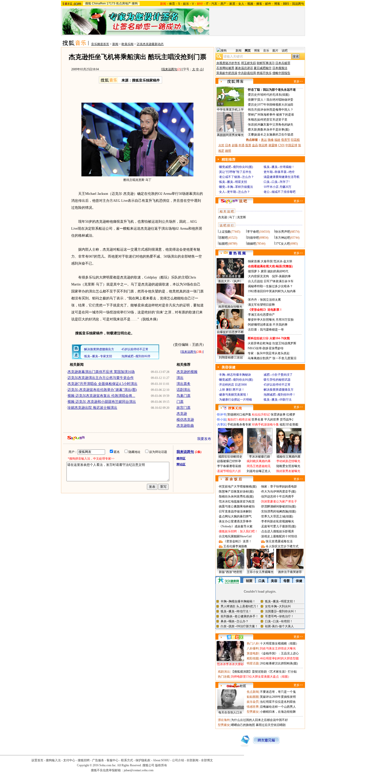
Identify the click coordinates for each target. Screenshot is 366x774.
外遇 (241, 145)
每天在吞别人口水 (230, 712)
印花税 (295, 139)
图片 (275, 50)
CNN (281, 145)
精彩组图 (253, 658)
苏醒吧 (223, 237)
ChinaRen (99, 3)
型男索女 (253, 711)
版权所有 (161, 765)
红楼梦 (290, 414)
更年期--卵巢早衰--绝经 (279, 172)
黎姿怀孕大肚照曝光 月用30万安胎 (271, 319)
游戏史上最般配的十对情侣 (279, 536)
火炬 (221, 145)
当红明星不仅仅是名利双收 (278, 702)
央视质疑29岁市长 (228, 63)
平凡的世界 (271, 419)
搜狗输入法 (53, 760)
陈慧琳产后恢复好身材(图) (236, 491)
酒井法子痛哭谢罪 (290, 572)
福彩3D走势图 (289, 424)
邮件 (268, 3)
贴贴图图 (253, 697)
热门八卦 (253, 643)
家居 (232, 3)
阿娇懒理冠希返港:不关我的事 (268, 324)
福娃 (277, 139)
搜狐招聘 (84, 760)
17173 (111, 3)
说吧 (285, 50)
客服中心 (113, 760)
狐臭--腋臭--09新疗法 (278, 399)
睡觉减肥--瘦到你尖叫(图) (236, 167)
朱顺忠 (252, 119)
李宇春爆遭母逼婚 (229, 466)
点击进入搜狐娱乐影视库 (277, 531)
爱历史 (252, 94)
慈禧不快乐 (264, 73)
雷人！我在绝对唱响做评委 (275, 99)
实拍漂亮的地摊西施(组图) (278, 511)
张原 (251, 124)
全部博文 (207, 760)
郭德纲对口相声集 (239, 414)
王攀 (251, 134)
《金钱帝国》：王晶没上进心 (279, 653)
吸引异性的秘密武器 (277, 379)
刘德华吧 (253, 237)
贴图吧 (223, 243)
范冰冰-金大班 (282, 261)
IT (207, 3)
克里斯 (241, 217)
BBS (286, 3)
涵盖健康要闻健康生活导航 (282, 177)
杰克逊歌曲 (185, 425)
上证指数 (225, 231)
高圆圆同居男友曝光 (230, 135)
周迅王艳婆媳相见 (259, 466)
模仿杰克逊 (185, 420)
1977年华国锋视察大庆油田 (275, 104)
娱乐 (186, 3)
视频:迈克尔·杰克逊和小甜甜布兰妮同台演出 (101, 402)
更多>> (298, 81)
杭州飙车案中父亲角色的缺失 (273, 124)
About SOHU (161, 760)
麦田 (264, 271)
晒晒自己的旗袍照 (243, 725)
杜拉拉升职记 (261, 414)
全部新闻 (192, 760)
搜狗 (135, 3)
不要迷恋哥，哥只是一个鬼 (278, 692)
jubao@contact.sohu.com (138, 770)
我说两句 (298, 3)
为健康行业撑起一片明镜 (235, 399)
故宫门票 (183, 408)
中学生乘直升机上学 (230, 109)
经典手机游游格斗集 (265, 424)
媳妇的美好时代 (277, 271)
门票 (180, 402)
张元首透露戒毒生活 (279, 541)
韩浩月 (252, 109)
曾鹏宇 (252, 99)
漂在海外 (224, 720)
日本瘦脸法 (279, 68)
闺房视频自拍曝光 (230, 306)
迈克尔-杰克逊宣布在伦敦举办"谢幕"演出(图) (102, 390)
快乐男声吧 (282, 231)
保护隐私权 (142, 760)
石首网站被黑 (225, 68)
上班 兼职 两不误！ (231, 389)
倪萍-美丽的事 (281, 276)
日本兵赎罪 (282, 63)
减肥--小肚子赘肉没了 (278, 374)
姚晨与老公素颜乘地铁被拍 (237, 506)
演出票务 (183, 384)
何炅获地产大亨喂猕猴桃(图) (238, 486)
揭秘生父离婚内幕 (289, 456)
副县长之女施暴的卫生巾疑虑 (273, 134)
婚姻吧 (251, 243)
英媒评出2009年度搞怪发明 (278, 697)
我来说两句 (169, 69)
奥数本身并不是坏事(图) (273, 129)
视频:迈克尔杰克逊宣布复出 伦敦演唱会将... (101, 396)
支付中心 (69, 760)
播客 (259, 3)
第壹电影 (253, 653)
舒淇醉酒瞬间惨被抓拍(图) (278, 506)
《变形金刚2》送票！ (237, 541)
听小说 (221, 419)
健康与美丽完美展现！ (234, 394)
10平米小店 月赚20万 (277, 187)
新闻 (115, 44)
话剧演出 (183, 390)
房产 (223, 3)
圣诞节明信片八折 (229, 471)
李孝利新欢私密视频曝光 (277, 521)
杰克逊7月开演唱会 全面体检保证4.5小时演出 (102, 384)
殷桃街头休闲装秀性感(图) (236, 496)
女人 (241, 3)
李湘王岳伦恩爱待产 (261, 314)
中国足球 (291, 145)
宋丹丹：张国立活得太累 (264, 299)
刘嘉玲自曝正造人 (259, 471)
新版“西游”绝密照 (230, 572)
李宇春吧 (253, 231)
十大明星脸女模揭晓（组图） (279, 643)
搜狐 (88, 3)
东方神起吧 (282, 237)
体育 (172, 3)
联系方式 (127, 760)
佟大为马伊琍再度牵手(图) (278, 491)
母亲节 (285, 139)
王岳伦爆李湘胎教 (235, 546)
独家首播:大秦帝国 (260, 261)
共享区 (221, 424)
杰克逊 (182, 414)
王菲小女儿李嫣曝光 (260, 572)
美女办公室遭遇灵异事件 (235, 521)
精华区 (181, 458)
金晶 (255, 145)
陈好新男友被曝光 (288, 471)
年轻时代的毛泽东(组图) (273, 94)
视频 (250, 3)
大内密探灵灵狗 (258, 276)
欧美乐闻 (127, 44)
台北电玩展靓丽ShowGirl (235, 536)
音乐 (266, 50)
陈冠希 (263, 145)
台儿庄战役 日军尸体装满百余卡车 (271, 281)
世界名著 (257, 419)
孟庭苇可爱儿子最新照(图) (278, 526)
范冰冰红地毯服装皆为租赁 (237, 501)
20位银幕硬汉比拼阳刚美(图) (279, 663)
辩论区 (181, 464)
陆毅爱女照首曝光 (288, 466)
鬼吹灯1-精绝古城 (239, 419)
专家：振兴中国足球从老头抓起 (269, 353)
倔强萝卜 (254, 271)
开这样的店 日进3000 (233, 384)
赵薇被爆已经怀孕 (229, 461)
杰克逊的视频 (187, 372)
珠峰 (271, 139)
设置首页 (37, 760)
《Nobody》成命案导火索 (235, 526)
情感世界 (253, 706)
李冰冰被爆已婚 (259, 456)
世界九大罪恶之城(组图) (277, 516)
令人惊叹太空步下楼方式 (282, 546)
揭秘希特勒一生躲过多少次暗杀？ (270, 286)
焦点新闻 (253, 692)
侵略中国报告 (281, 73)
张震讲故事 (278, 414)
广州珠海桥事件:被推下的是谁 (274, 114)
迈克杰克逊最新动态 (150, 44)
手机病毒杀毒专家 (239, 424)
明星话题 (253, 663)
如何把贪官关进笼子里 (272, 119)
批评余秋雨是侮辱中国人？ (275, 109)
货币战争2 (286, 419)
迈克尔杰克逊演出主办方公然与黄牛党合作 (100, 378)
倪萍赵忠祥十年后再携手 (277, 496)
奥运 (264, 139)
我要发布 (204, 439)
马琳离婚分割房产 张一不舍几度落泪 (272, 358)
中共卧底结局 (247, 73)
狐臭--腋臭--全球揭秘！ (279, 167)
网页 (248, 50)
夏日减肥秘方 (263, 68)
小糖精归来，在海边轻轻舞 (278, 711)
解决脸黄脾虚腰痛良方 (279, 389)
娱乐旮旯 (253, 702)
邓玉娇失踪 (248, 63)
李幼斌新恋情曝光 (288, 461)
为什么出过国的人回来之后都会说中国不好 (259, 720)
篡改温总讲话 (244, 68)
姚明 (228, 150)
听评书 (221, 414)
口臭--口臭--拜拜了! (277, 182)
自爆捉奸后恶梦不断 (230, 332)
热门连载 (224, 676)
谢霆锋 (272, 145)
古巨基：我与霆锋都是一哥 (266, 329)
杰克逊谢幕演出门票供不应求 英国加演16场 (101, 372)
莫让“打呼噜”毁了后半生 (235, 172)
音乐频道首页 (100, 44)
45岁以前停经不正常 (277, 384)
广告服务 (98, 760)
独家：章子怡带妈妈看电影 (279, 486)
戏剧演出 (224, 671)
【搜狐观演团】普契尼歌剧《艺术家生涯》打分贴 (264, 671)
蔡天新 (252, 129)
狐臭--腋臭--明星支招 (233, 182)
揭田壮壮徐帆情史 (230, 456)
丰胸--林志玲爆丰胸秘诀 (235, 374)
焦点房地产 (123, 3)
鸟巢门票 (183, 396)
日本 (228, 145)
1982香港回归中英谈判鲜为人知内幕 (272, 291)
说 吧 (243, 201)
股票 (248, 145)
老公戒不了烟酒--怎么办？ (236, 177)
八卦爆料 (253, 648)
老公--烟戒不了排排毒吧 (280, 192)
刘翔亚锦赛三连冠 (231, 357)
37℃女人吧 (282, 243)
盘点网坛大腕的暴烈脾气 (235, 516)
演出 (180, 378)
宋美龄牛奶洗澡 (226, 73)
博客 (277, 3)
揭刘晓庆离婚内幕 (259, 461)
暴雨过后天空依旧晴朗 (271, 725)
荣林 (251, 114)
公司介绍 (178, 760)
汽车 (214, 3)
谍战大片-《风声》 (230, 281)
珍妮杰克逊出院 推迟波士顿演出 (92, 408)
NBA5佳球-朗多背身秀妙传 (266, 348)
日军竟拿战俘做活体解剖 (235, 511)
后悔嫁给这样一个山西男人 (278, 706)
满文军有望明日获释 (261, 304)
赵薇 (235, 145)
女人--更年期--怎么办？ (234, 192)
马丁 (232, 217)
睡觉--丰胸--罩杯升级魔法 (236, 187)
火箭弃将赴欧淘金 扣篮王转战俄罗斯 (272, 343)
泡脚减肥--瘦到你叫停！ (280, 394)
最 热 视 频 (237, 253)
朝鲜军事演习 (266, 63)
